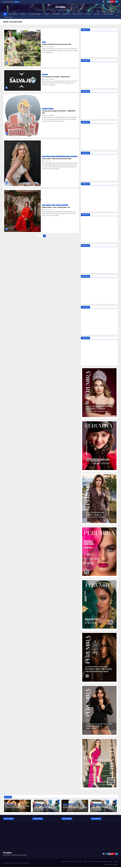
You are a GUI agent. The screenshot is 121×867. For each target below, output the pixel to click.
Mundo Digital (44, 74)
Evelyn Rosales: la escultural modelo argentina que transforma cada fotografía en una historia (17, 807)
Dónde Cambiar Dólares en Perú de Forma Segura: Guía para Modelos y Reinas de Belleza (45, 807)
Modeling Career (99, 804)
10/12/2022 (45, 46)
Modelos (67, 156)
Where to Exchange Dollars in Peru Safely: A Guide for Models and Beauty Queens (102, 807)
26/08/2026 (9, 809)
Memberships (66, 14)
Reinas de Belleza (74, 156)
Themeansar (26, 862)
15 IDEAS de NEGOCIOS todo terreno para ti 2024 (56, 44)
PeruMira (60, 7)
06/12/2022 (45, 161)
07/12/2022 (45, 115)
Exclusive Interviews (35, 14)
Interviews (53, 156)
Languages (97, 14)
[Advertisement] (99, 45)
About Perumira (13, 14)
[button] (116, 15)
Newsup (21, 862)
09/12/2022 (45, 79)
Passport (23, 14)
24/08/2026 (37, 809)
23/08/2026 (66, 809)
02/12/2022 (45, 209)
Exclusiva (48, 156)
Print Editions (56, 14)
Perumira (52, 46)
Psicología (58, 205)
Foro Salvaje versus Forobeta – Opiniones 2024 (56, 77)
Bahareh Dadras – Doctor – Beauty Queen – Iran (56, 207)
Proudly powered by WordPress (9, 862)
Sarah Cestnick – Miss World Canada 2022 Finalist (56, 158)
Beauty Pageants (77, 14)
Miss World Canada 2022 (60, 156)
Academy (46, 14)
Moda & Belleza (37, 804)
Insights (88, 14)
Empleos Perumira (108, 14)
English (43, 156)
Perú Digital (51, 108)
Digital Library (9, 17)
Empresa (43, 42)
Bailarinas (65, 804)
